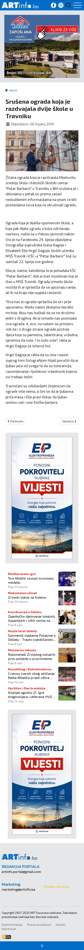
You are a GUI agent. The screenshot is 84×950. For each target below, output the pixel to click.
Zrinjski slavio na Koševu (27, 597)
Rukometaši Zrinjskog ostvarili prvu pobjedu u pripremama (31, 656)
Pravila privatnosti (39, 924)
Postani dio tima (56, 886)
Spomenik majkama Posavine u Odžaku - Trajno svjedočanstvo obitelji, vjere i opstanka (32, 637)
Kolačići (60, 924)
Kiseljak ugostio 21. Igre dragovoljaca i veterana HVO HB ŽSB (30, 694)
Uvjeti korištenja (12, 924)
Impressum (9, 929)
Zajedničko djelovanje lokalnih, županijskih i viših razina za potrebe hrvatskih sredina (31, 618)
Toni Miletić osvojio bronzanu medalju (31, 580)
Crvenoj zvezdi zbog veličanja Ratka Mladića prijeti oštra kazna (31, 675)
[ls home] (42, 46)
